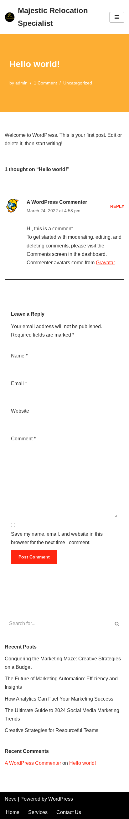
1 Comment (45, 82)
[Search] (117, 623)
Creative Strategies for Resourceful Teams (51, 730)
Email (19, 383)
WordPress (60, 799)
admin (21, 82)
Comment (23, 438)
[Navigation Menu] (117, 17)
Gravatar (105, 262)
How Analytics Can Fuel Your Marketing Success (59, 699)
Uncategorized (77, 82)
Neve (11, 799)
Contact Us (68, 812)
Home (12, 812)
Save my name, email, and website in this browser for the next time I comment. (57, 538)
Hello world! (82, 763)
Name (19, 355)
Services (38, 812)
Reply (117, 206)
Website (20, 411)
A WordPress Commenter (57, 202)
